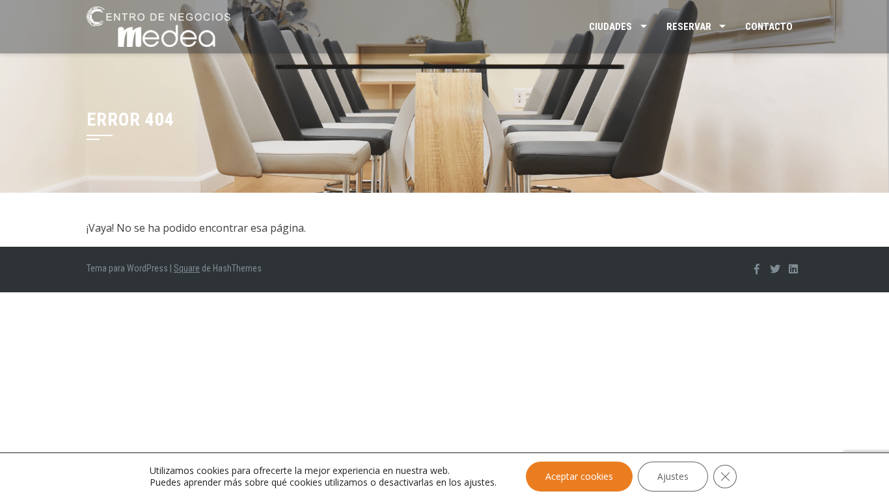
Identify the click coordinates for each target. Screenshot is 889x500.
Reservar (688, 27)
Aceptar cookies (579, 476)
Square (187, 268)
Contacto (769, 27)
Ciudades (610, 27)
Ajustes (673, 476)
